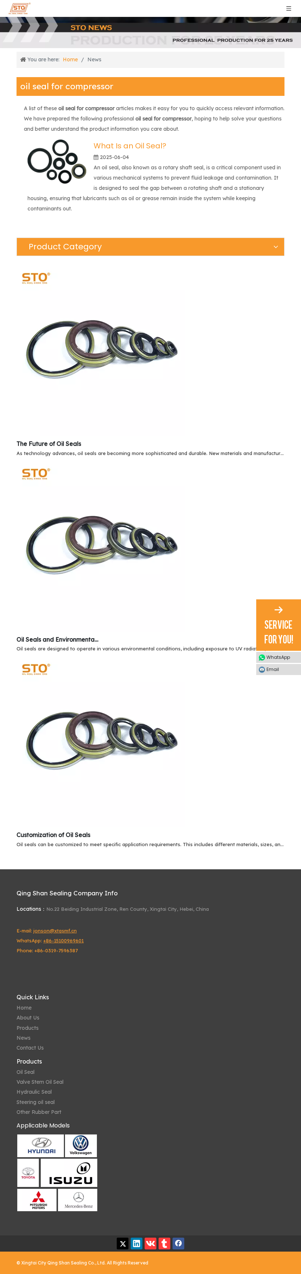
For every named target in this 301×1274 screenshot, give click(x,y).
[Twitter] (122, 1243)
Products (28, 1028)
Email (272, 669)
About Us (28, 1017)
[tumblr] (164, 1243)
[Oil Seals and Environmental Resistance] (101, 629)
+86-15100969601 (63, 940)
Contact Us (30, 1047)
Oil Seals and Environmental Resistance (58, 639)
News (23, 1038)
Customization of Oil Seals (53, 834)
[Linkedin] (136, 1243)
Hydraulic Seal (34, 1092)
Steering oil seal (36, 1102)
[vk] (150, 1243)
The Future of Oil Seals (49, 443)
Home (24, 1007)
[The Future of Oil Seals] (101, 433)
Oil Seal (26, 1072)
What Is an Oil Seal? (130, 146)
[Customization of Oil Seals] (101, 825)
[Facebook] (178, 1243)
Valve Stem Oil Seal (40, 1082)
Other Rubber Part (39, 1112)
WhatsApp (278, 657)
